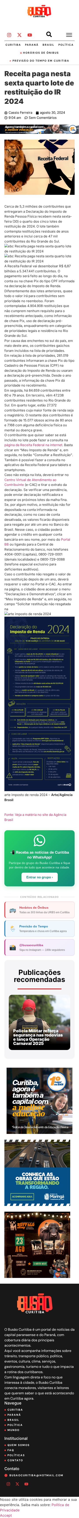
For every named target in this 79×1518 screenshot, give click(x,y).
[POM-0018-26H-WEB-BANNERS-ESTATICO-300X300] (37, 1204)
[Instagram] (9, 35)
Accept (6, 1515)
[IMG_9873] (37, 1276)
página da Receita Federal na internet (33, 445)
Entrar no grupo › (39, 877)
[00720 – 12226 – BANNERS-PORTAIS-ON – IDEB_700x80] (39, 132)
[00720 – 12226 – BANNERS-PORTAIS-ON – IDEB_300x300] (39, 1132)
